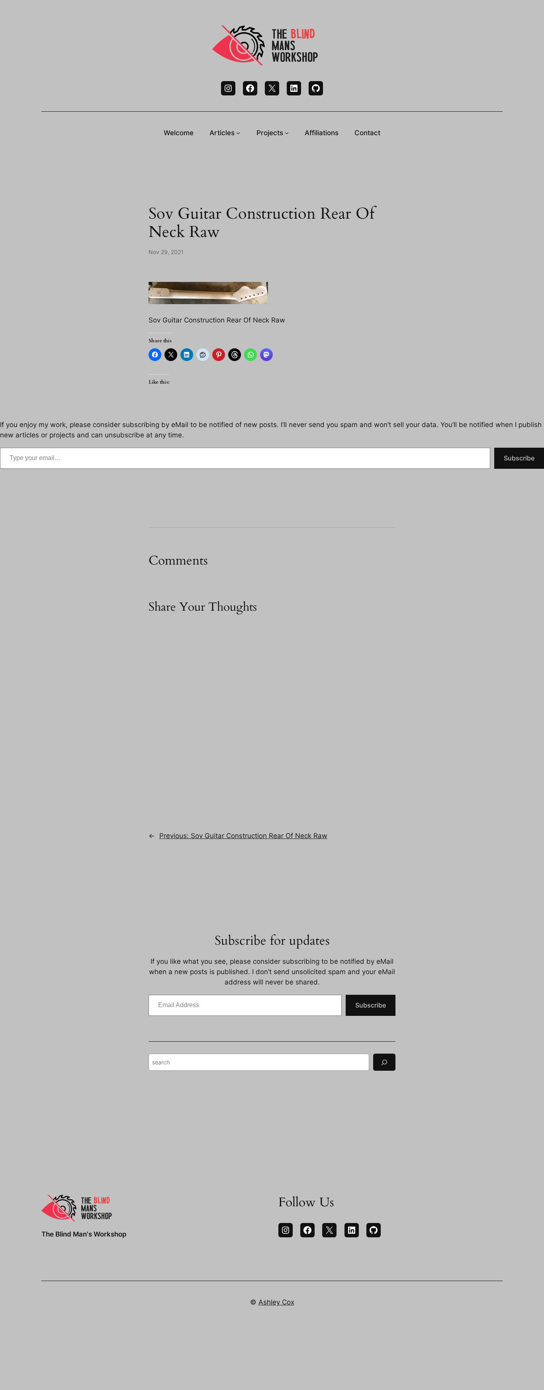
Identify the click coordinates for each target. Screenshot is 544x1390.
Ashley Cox (276, 1302)
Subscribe (519, 458)
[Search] (384, 1062)
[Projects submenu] (287, 133)
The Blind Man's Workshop (84, 1234)
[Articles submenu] (238, 133)
